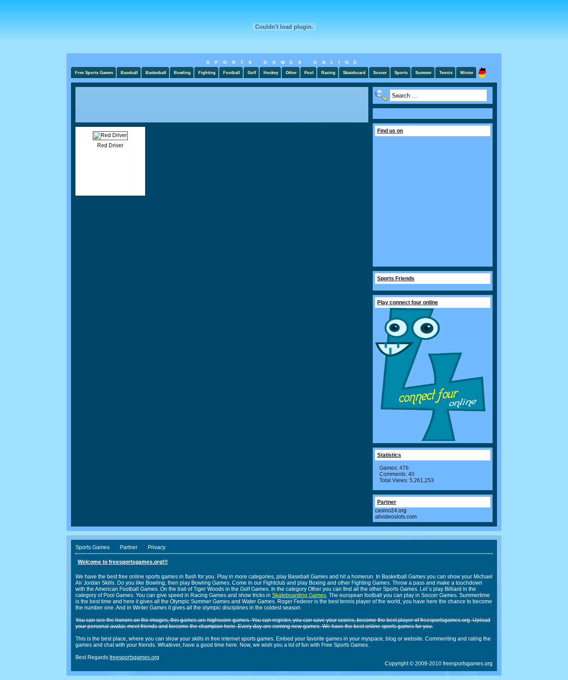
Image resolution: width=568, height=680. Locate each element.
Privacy (157, 547)
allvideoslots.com (396, 517)
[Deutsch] (482, 72)
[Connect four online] (430, 439)
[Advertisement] (222, 104)
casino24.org (390, 510)
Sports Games (92, 547)
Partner (129, 547)
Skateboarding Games (299, 595)
